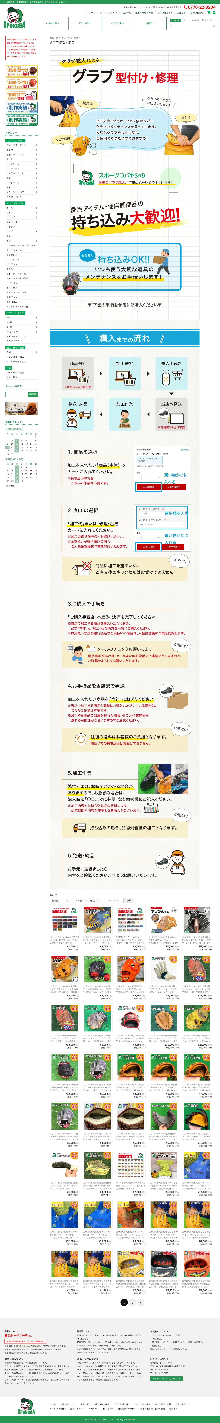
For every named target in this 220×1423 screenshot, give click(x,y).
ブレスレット (13, 259)
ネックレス (12, 254)
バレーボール (13, 168)
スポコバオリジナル (16, 336)
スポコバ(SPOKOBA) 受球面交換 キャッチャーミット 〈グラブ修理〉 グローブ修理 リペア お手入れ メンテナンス (163, 1040)
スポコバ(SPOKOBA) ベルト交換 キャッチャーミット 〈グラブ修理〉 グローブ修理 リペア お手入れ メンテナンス (97, 1040)
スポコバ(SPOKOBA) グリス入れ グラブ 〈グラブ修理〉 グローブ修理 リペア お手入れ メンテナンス (97, 1138)
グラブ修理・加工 (15, 356)
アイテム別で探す (15, 203)
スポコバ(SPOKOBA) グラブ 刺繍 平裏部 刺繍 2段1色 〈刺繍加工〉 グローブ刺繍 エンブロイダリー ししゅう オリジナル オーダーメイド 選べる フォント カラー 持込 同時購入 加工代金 (196, 1288)
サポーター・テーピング (18, 273)
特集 (9, 367)
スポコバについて (109, 12)
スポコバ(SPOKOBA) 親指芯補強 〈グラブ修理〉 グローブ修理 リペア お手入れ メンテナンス (64, 1185)
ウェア (9, 212)
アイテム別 (116, 23)
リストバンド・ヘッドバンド (19, 245)
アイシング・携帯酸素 (17, 278)
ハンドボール (13, 182)
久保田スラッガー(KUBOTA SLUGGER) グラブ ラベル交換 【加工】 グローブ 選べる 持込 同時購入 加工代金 (130, 941)
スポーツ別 (51, 23)
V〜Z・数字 (12, 331)
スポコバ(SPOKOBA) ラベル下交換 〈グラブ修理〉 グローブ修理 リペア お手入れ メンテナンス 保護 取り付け (64, 1138)
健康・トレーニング (16, 292)
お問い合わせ (196, 12)
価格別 (149, 23)
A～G (9, 317)
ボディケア (11, 287)
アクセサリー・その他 (17, 306)
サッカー (10, 149)
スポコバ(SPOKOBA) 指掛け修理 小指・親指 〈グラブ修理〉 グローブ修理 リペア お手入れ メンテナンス (97, 1187)
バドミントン (13, 163)
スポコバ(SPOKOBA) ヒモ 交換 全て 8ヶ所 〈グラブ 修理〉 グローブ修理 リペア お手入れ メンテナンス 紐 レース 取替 (163, 1236)
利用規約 (173, 1408)
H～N (9, 322)
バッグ (9, 231)
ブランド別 (84, 23)
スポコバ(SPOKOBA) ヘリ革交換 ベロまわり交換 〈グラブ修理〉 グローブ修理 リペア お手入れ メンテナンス (196, 1089)
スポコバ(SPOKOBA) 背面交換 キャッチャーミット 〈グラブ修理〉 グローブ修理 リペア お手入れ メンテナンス (197, 1040)
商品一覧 (126, 12)
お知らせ (181, 12)
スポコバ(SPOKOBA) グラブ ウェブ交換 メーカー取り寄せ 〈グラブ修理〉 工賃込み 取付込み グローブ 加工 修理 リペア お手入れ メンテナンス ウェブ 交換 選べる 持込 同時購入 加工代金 (163, 1190)
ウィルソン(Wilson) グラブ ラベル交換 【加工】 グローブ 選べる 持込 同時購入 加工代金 (130, 1185)
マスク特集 (12, 377)
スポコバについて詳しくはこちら (166, 1378)
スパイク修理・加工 (16, 361)
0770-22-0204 (202, 7)
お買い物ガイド (165, 12)
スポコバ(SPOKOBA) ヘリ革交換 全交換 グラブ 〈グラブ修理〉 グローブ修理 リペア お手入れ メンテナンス (163, 1089)
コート (186, 20)
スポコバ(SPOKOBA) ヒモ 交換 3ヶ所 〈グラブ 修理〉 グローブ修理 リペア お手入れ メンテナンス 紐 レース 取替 (196, 1236)
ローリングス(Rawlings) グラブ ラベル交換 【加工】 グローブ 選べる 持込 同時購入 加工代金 (64, 940)
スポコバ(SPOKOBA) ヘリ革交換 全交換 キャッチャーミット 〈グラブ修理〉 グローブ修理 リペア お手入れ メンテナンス (64, 1089)
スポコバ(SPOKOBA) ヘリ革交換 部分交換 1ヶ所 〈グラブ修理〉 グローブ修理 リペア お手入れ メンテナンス (131, 1089)
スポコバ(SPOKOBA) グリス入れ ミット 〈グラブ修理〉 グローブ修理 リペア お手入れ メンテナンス (130, 1138)
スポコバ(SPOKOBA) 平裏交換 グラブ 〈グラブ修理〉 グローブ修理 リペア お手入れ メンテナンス (196, 1136)
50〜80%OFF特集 (15, 372)
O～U (9, 326)
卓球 (8, 177)
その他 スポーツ (14, 196)
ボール (9, 207)
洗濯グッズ (12, 297)
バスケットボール (15, 173)
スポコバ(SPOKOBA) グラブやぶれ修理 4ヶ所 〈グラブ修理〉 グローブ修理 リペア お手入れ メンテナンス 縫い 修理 (197, 1187)
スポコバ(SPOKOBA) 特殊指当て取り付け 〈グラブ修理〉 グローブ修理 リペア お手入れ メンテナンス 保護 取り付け (130, 990)
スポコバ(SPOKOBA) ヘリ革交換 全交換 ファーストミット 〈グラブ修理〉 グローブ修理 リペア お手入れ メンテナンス (196, 990)
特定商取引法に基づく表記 (152, 1408)
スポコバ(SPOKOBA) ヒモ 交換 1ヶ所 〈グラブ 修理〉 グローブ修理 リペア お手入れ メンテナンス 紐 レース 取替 (97, 1285)
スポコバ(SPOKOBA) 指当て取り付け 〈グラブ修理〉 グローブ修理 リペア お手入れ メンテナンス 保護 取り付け (97, 1089)
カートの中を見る (58, 1408)
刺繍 (8, 352)
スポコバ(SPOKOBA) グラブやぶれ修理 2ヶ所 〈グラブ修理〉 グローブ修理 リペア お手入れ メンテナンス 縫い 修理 (98, 1236)
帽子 (8, 236)
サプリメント (13, 283)
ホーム (92, 12)
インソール (12, 221)
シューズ (10, 217)
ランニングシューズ (209, 20)
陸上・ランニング (15, 154)
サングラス (12, 264)
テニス (9, 159)
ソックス (10, 226)
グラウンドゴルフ (15, 192)
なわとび (195, 20)
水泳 (8, 187)
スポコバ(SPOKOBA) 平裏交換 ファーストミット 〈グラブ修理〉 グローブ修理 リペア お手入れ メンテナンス (64, 1040)
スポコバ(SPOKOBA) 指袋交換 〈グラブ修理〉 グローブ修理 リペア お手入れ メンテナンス (163, 989)
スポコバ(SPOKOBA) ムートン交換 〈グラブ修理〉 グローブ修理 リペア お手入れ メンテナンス (130, 1038)
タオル (9, 268)
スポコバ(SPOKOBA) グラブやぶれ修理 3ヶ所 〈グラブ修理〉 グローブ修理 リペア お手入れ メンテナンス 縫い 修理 (64, 1236)
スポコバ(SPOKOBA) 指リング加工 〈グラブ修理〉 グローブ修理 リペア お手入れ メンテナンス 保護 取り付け (97, 990)
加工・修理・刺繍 (144, 12)
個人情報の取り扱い (127, 1408)
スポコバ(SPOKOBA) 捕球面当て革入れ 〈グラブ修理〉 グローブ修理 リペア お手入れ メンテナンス (163, 1138)
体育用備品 (12, 301)
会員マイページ (77, 1408)
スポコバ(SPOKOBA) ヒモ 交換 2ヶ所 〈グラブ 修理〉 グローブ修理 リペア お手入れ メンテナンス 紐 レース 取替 (64, 1285)
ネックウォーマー (15, 250)
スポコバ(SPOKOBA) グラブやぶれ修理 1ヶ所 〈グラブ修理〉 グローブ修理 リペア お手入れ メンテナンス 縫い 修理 (131, 1236)
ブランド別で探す (15, 312)
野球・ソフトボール (16, 145)
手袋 (8, 240)
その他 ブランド (14, 340)
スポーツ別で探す (15, 140)
